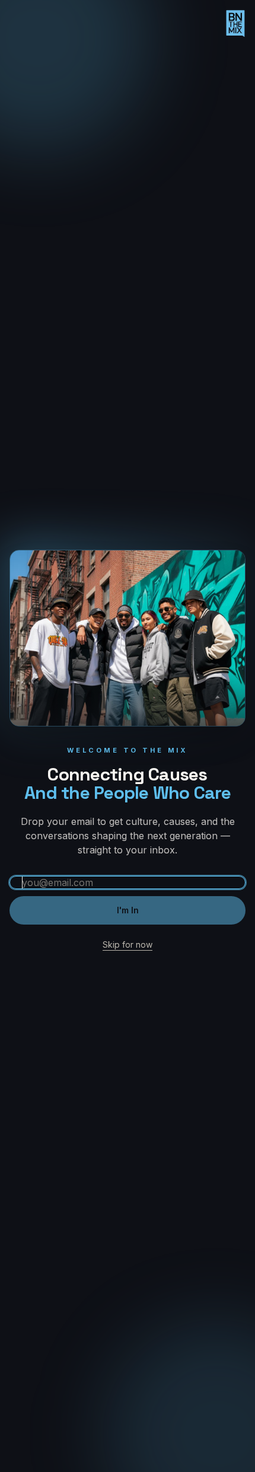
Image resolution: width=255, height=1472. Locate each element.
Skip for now (127, 944)
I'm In (128, 910)
